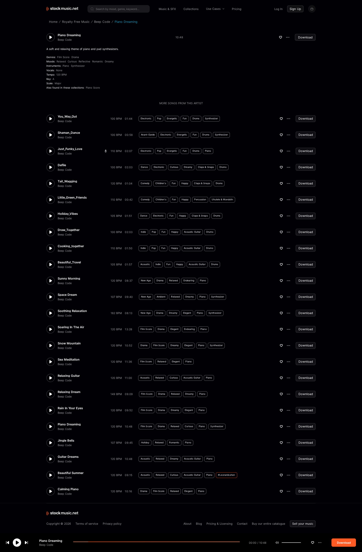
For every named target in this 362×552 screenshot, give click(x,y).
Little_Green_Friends (72, 197)
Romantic (97, 61)
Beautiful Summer (71, 472)
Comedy (145, 183)
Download (305, 37)
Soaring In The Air (71, 327)
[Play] (17, 542)
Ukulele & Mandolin (222, 199)
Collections (191, 9)
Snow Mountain (69, 343)
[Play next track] (26, 542)
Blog (199, 523)
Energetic (172, 118)
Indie (143, 231)
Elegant (187, 312)
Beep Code (46, 544)
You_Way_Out (67, 116)
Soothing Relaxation (72, 310)
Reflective (84, 61)
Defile (62, 165)
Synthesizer (78, 65)
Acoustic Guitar (192, 231)
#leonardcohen (226, 474)
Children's (160, 183)
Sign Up (295, 9)
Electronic (146, 118)
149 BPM (116, 394)
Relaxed (61, 61)
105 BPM (116, 215)
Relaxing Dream (69, 391)
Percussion (200, 199)
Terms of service (86, 523)
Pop (159, 118)
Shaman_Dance (69, 132)
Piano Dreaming (50, 541)
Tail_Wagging (67, 181)
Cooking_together (71, 246)
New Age (146, 280)
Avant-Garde (148, 134)
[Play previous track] (7, 542)
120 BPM (61, 74)
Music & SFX (167, 9)
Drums (196, 118)
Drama (75, 57)
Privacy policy (112, 523)
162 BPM (116, 313)
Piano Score (93, 87)
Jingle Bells (66, 440)
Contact (242, 523)
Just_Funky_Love (70, 148)
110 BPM (116, 151)
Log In (278, 9)
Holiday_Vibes (68, 213)
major (58, 83)
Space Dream (67, 294)
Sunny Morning (69, 278)
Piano (66, 65)
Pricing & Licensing (219, 523)
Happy (185, 183)
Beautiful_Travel (69, 262)
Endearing (188, 280)
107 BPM (116, 296)
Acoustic (145, 264)
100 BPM (116, 118)
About (187, 523)
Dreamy (109, 61)
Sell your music (302, 523)
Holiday (145, 442)
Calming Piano (68, 489)
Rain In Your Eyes (70, 408)
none (59, 70)
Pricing (236, 9)
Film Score (63, 57)
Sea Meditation (69, 359)
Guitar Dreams (68, 456)
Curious (72, 61)
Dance (144, 167)
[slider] (301, 542)
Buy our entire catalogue (268, 523)
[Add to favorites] (312, 542)
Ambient (161, 296)
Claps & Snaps (206, 167)
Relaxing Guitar (69, 375)
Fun (185, 118)
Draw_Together (69, 229)
